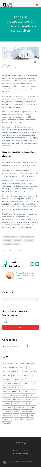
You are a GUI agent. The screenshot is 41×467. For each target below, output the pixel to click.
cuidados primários (27, 237)
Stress (23, 415)
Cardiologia (23, 371)
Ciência (33, 371)
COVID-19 (27, 375)
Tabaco (31, 415)
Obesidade (27, 403)
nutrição (16, 403)
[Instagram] (22, 443)
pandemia (31, 407)
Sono (16, 415)
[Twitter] (7, 250)
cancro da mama (9, 371)
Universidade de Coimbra (24, 419)
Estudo (33, 391)
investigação (18, 399)
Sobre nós (15, 451)
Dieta (26, 383)
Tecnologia (7, 419)
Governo (17, 240)
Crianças (6, 379)
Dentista (7, 240)
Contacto (26, 451)
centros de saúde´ (10, 237)
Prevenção (7, 411)
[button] (32, 264)
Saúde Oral (6, 65)
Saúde (16, 411)
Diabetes (17, 383)
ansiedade (30, 363)
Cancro (22, 367)
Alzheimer (20, 363)
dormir (25, 391)
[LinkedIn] (16, 250)
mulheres (6, 403)
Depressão (7, 383)
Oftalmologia (8, 407)
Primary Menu (37, 5)
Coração (6, 375)
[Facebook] (4, 250)
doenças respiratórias (11, 391)
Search (36, 299)
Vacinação (7, 423)
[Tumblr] (13, 250)
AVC (4, 367)
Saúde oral (29, 240)
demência (25, 379)
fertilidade (21, 395)
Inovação (6, 399)
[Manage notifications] (5, 462)
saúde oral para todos (11, 244)
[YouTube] (25, 443)
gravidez (31, 395)
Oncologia (20, 407)
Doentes (34, 383)
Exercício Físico (9, 395)
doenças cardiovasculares (12, 387)
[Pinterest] (10, 250)
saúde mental (27, 411)
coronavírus (17, 375)
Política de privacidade (20, 453)
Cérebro (16, 379)
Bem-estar (13, 367)
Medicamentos (31, 399)
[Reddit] (19, 250)
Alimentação (8, 363)
